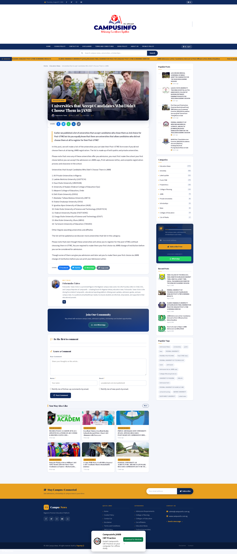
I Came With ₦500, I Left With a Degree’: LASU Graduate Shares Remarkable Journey (98, 464)
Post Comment (62, 395)
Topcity (79, 546)
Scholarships (164, 203)
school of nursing (165, 392)
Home (48, 46)
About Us (134, 46)
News (161, 208)
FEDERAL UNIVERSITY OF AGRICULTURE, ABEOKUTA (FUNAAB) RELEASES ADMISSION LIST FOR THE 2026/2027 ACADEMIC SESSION (132, 465)
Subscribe (186, 491)
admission (170, 365)
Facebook (64, 268)
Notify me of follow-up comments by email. (70, 389)
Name (53, 378)
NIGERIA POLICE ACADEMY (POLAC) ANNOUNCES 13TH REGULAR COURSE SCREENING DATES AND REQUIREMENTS (63, 434)
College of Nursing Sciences (168, 374)
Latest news (182, 396)
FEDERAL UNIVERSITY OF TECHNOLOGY (172, 360)
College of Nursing (166, 189)
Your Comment (56, 356)
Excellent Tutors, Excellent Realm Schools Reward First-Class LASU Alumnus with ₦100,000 (96, 433)
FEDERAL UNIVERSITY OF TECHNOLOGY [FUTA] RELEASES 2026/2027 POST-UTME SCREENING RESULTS (178, 293)
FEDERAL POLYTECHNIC (167, 356)
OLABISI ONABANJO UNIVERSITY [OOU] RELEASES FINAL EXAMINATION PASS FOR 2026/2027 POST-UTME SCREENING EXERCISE (85, 59)
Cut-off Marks (164, 217)
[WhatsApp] (69, 124)
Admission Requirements (145, 511)
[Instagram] (76, 2)
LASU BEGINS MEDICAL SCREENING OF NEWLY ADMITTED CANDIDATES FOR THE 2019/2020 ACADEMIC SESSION (180, 77)
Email (102, 378)
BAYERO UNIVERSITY (180, 392)
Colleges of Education (167, 213)
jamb (186, 347)
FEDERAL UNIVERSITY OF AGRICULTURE (172, 387)
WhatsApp (90, 268)
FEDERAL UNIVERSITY (172, 351)
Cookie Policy (59, 46)
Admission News (165, 347)
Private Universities (166, 199)
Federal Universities (143, 530)
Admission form (164, 383)
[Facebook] (66, 2)
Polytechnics (164, 185)
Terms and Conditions (104, 46)
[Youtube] (81, 2)
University (163, 171)
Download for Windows (133, 539)
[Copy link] (79, 124)
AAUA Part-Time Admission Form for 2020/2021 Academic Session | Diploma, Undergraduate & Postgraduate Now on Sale (180, 143)
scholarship (177, 347)
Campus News (53, 546)
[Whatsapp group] (67, 519)
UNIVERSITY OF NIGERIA (167, 378)
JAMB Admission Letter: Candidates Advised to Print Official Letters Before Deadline (169, 59)
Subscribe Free (176, 246)
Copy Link (104, 268)
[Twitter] (71, 2)
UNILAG (180, 378)
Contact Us (74, 46)
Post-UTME (163, 180)
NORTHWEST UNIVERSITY (167, 396)
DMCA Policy (122, 46)
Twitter (77, 268)
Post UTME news (183, 356)
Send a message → (175, 521)
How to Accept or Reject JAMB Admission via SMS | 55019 (177, 328)
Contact (190, 545)
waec (161, 365)
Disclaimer (86, 46)
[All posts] (64, 302)
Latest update (164, 175)
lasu (161, 351)
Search (152, 53)
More (145, 406)
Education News (54, 66)
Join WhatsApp (99, 325)
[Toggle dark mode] (189, 2)
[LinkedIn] (74, 124)
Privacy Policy (148, 46)
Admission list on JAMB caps (168, 369)
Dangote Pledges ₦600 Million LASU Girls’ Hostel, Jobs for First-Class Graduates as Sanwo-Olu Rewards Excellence (63, 465)
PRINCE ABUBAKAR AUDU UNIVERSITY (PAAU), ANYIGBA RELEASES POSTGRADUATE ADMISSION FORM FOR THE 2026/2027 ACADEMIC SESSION (132, 435)
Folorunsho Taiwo (61, 115)
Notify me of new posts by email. (115, 389)
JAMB (161, 194)
